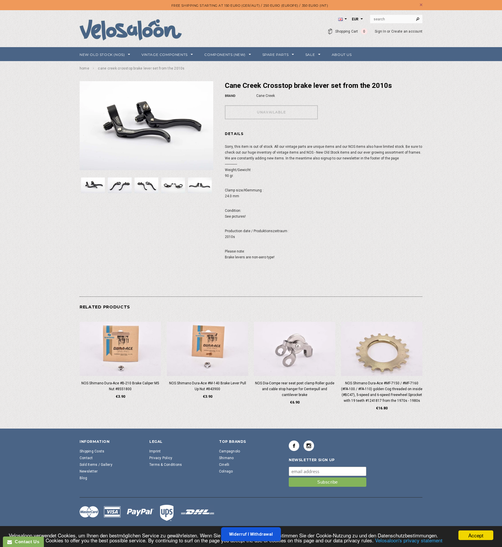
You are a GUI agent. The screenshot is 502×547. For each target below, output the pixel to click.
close (421, 4)
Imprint (155, 451)
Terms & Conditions (165, 465)
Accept (475, 535)
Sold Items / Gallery (96, 465)
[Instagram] (309, 446)
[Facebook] (294, 446)
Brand (230, 96)
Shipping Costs (92, 451)
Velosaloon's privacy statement (408, 540)
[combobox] (396, 19)
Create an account (406, 31)
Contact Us (25, 541)
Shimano (226, 458)
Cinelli (224, 465)
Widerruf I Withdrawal (251, 534)
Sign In (380, 31)
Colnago (226, 471)
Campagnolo (229, 451)
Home (84, 68)
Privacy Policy (160, 458)
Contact (86, 458)
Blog (83, 478)
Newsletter (89, 471)
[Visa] (147, 513)
